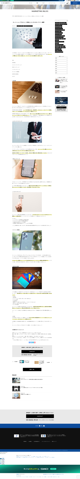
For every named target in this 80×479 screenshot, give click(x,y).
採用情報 (25, 441)
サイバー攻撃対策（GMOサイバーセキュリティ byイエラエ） (28, 457)
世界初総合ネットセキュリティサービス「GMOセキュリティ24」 (23, 456)
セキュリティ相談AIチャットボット (45, 456)
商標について (54, 441)
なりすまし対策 (46, 457)
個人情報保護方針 (36, 441)
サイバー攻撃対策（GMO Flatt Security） (39, 457)
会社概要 (30, 441)
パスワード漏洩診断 (33, 456)
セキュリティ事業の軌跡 (51, 457)
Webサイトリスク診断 (38, 456)
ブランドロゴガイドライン (45, 441)
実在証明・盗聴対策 (18, 457)
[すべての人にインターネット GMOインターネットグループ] (73, 0)
